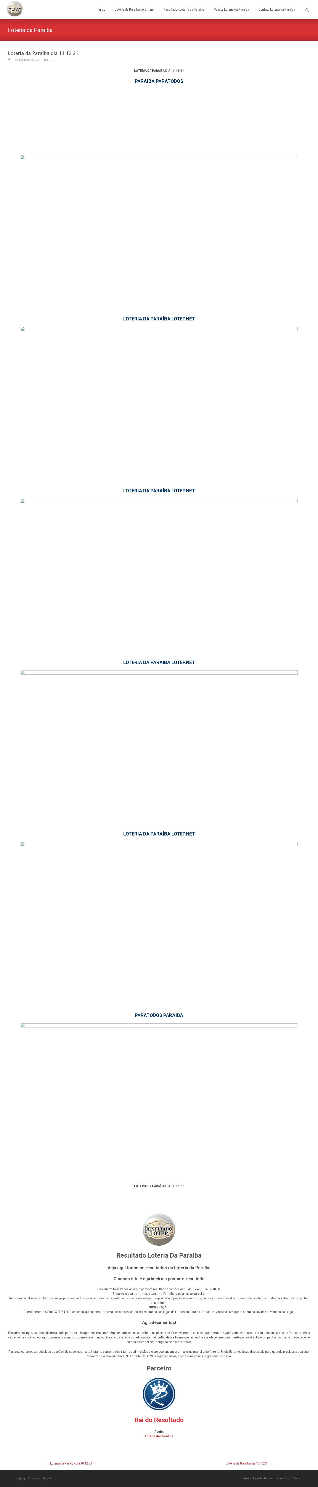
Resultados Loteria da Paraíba (184, 9)
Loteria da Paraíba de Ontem (134, 9)
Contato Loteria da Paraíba (277, 9)
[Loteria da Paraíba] (11, 8)
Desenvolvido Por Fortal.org (259, 1478)
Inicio (101, 9)
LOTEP (51, 59)
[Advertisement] (159, 119)
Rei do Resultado (159, 1420)
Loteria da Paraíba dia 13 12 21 (248, 1463)
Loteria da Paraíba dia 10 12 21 (69, 1463)
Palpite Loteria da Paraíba (231, 9)
